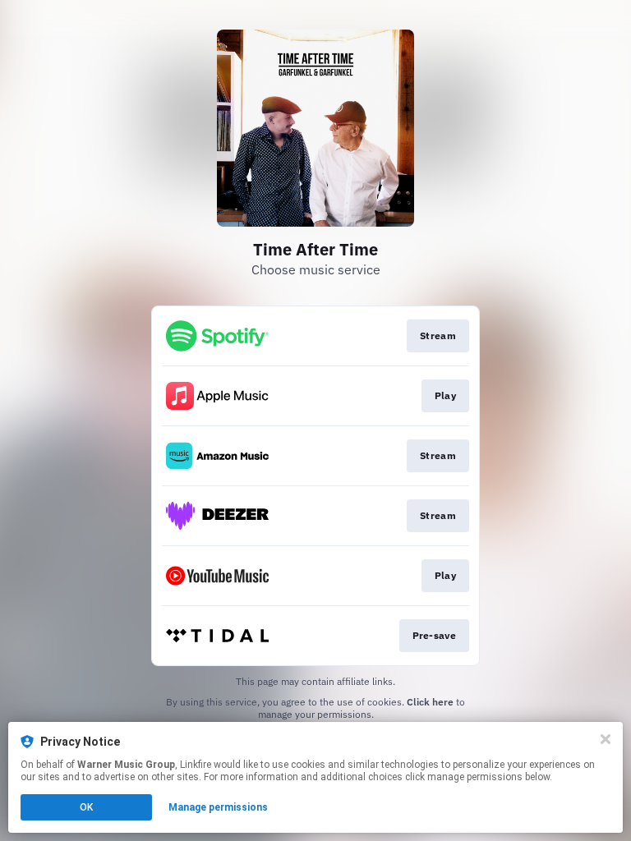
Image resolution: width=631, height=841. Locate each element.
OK (86, 807)
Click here (430, 702)
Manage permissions (218, 807)
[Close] (605, 739)
